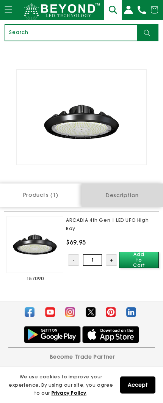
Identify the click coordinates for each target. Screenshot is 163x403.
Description (122, 195)
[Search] (147, 33)
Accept (138, 384)
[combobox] (71, 32)
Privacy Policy (69, 393)
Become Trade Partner (82, 356)
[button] (8, 16)
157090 (35, 278)
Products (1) (40, 194)
